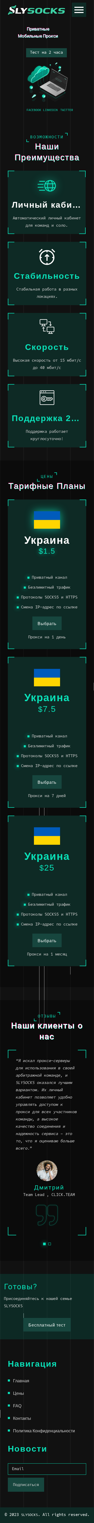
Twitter (66, 110)
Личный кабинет (47, 204)
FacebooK (34, 110)
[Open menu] (79, 10)
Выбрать (47, 623)
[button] (44, 1244)
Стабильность (47, 276)
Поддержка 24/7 (47, 418)
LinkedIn (50, 110)
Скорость (47, 347)
